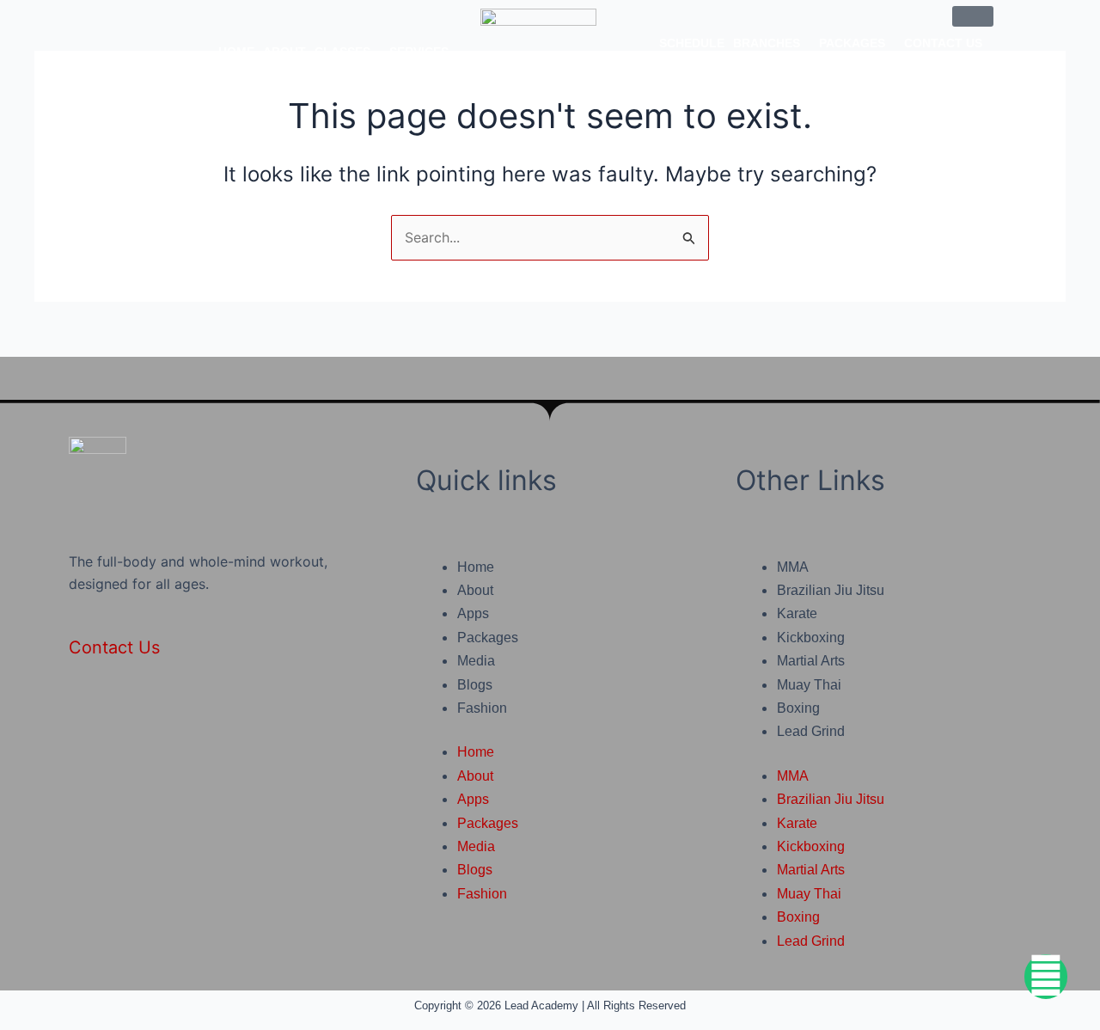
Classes (342, 51)
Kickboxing (811, 637)
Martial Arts (811, 660)
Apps (473, 613)
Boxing (798, 708)
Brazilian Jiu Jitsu (830, 590)
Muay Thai (809, 684)
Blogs (474, 684)
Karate (797, 613)
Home (236, 51)
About (284, 51)
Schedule (691, 43)
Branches (766, 43)
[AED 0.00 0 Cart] (972, 16)
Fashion (482, 708)
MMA (793, 567)
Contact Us (943, 43)
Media (476, 660)
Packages (852, 43)
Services (419, 51)
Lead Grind (811, 731)
